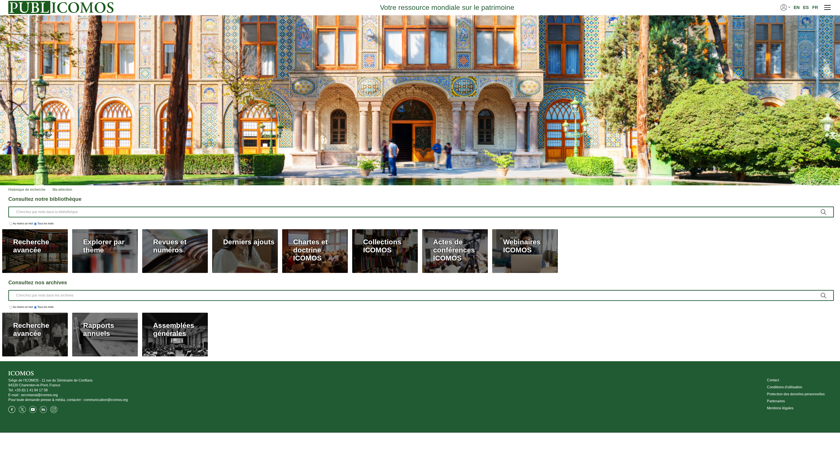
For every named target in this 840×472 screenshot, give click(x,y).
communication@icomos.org (106, 400)
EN (797, 7)
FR (815, 7)
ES (806, 7)
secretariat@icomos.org (39, 395)
